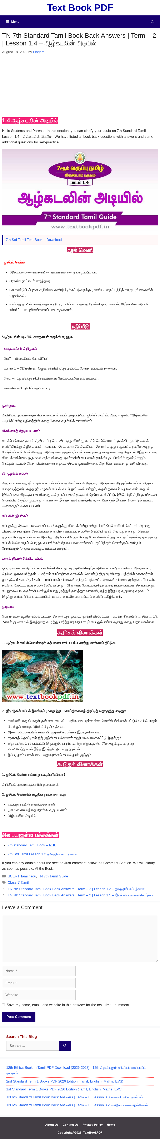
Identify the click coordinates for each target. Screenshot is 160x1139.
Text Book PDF (80, 7)
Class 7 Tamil (18, 883)
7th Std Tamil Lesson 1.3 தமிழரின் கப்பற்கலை (42, 854)
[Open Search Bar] (152, 21)
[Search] (65, 1046)
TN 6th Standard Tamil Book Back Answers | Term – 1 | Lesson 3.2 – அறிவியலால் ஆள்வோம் (77, 1105)
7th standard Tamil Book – (32, 845)
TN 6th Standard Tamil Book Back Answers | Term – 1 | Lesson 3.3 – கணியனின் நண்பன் (74, 1097)
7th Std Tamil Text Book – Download (34, 240)
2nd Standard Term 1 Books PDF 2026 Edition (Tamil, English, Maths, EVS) (64, 1081)
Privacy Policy (93, 1124)
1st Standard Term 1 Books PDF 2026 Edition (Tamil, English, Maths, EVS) (64, 1089)
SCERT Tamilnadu (22, 876)
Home (111, 1124)
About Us (52, 1124)
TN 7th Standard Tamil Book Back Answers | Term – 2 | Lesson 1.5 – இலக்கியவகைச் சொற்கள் (80, 895)
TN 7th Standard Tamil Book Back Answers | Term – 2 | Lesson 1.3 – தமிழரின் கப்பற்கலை (76, 889)
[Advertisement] (80, 86)
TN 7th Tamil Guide (53, 876)
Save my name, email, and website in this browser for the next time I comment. (68, 1005)
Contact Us (71, 1124)
